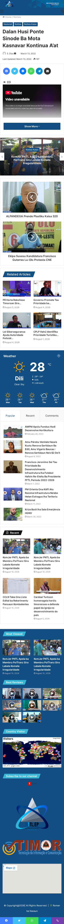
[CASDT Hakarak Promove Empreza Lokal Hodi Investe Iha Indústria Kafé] (12, 705)
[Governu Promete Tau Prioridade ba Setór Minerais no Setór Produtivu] (47, 289)
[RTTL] (32, 4)
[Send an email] (15, 53)
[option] (32, 156)
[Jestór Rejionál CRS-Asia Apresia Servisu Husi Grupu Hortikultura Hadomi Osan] (52, 693)
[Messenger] (22, 71)
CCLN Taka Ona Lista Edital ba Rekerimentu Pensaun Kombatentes (16, 601)
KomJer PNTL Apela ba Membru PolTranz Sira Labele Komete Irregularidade (32, 160)
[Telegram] (39, 71)
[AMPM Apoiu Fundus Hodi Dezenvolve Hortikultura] (13, 431)
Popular (10, 415)
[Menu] (1, 11)
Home (8, 17)
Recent (30, 415)
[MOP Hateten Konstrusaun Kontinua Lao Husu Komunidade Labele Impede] (12, 693)
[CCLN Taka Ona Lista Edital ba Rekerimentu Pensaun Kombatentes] (16, 586)
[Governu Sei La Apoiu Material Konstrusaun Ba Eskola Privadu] (12, 717)
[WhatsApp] (31, 71)
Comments (52, 415)
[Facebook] (6, 71)
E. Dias (10, 53)
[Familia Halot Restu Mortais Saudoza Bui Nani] (52, 705)
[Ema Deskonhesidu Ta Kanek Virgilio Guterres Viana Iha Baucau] (32, 705)
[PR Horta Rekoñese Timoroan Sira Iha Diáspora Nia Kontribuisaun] (17, 289)
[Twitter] (14, 71)
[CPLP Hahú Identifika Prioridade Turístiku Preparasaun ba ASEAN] (47, 320)
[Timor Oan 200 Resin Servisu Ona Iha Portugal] (32, 693)
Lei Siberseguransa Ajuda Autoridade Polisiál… (14, 335)
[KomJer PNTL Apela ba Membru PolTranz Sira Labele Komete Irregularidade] (16, 546)
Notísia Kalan (30, 24)
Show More (31, 126)
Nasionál (8, 24)
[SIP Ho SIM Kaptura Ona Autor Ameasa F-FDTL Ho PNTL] (32, 717)
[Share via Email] (47, 71)
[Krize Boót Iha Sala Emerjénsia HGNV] (13, 514)
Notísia (17, 17)
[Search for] (62, 11)
